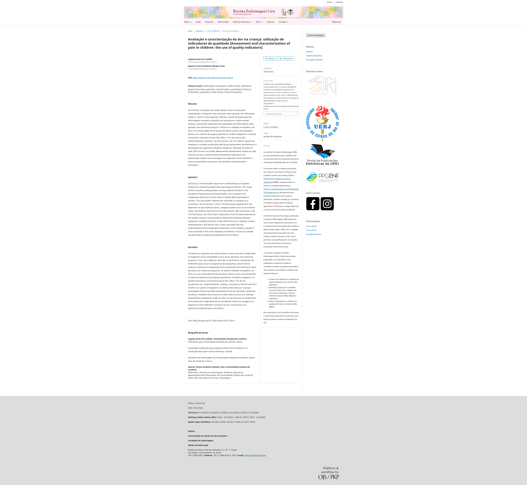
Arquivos (209, 22)
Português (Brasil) (314, 59)
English (309, 51)
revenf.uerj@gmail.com (255, 455)
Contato (283, 22)
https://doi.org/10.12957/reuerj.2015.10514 (213, 77)
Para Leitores (311, 226)
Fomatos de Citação (273, 114)
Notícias (270, 22)
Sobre (187, 22)
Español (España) (314, 55)
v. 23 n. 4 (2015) (213, 31)
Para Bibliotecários (313, 234)
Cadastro (339, 2)
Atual (198, 22)
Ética (258, 22)
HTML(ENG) (287, 58)
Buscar (337, 22)
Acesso (330, 2)
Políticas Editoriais (241, 22)
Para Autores (311, 230)
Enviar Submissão (315, 35)
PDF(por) (271, 58)
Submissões (223, 22)
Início (190, 31)
